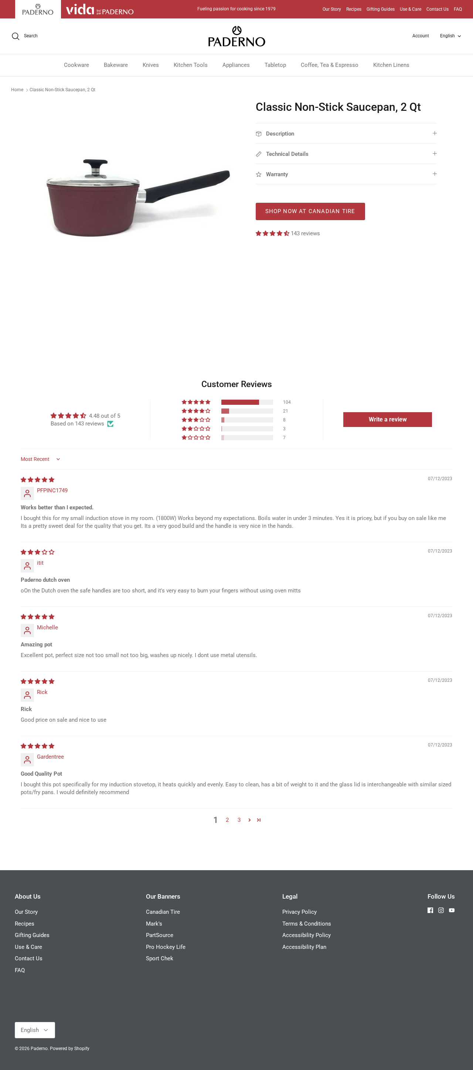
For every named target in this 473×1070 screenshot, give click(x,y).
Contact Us (437, 9)
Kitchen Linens (391, 65)
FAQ (458, 9)
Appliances (236, 65)
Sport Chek (159, 958)
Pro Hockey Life (166, 947)
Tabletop (275, 65)
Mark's (154, 923)
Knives (151, 65)
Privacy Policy (299, 912)
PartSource (159, 935)
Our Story (332, 9)
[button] (273, 233)
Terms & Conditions (306, 923)
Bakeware (116, 65)
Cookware (76, 65)
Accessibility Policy (306, 935)
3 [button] (239, 820)
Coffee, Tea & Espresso (329, 65)
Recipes (353, 9)
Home (17, 89)
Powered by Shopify (69, 1048)
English (447, 35)
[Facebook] (430, 910)
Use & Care (410, 9)
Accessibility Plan (304, 947)
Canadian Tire (163, 912)
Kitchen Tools (191, 65)
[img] (37, 479)
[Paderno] (236, 36)
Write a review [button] (388, 419)
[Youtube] (452, 910)
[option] (138, 201)
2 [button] (227, 820)
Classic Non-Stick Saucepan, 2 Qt (62, 89)
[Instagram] (441, 910)
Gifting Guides (381, 9)
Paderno (39, 1048)
